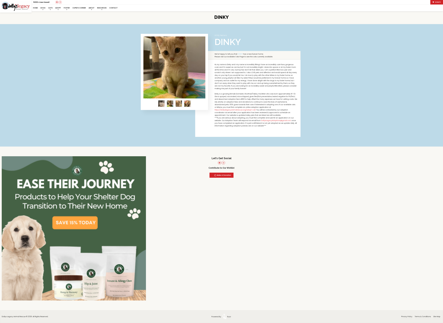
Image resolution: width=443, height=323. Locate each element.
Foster (67, 8)
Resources (101, 8)
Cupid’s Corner (79, 8)
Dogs (42, 8)
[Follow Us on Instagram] (60, 2)
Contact (113, 8)
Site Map (436, 316)
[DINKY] (174, 67)
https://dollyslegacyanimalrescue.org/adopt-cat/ (235, 110)
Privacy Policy (406, 316)
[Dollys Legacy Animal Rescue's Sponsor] (74, 228)
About (91, 8)
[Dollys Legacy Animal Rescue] (15, 6)
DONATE (438, 2)
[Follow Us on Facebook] (56, 2)
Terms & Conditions (423, 316)
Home (35, 8)
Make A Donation (223, 175)
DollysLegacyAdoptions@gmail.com (276, 120)
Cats (50, 8)
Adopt (58, 8)
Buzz (229, 316)
